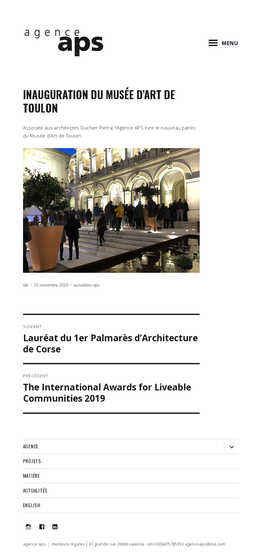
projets (32, 460)
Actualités (35, 490)
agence (31, 446)
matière (31, 475)
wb (25, 285)
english (32, 504)
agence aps (34, 544)
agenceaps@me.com (205, 544)
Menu (230, 43)
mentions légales (68, 544)
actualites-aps (87, 285)
